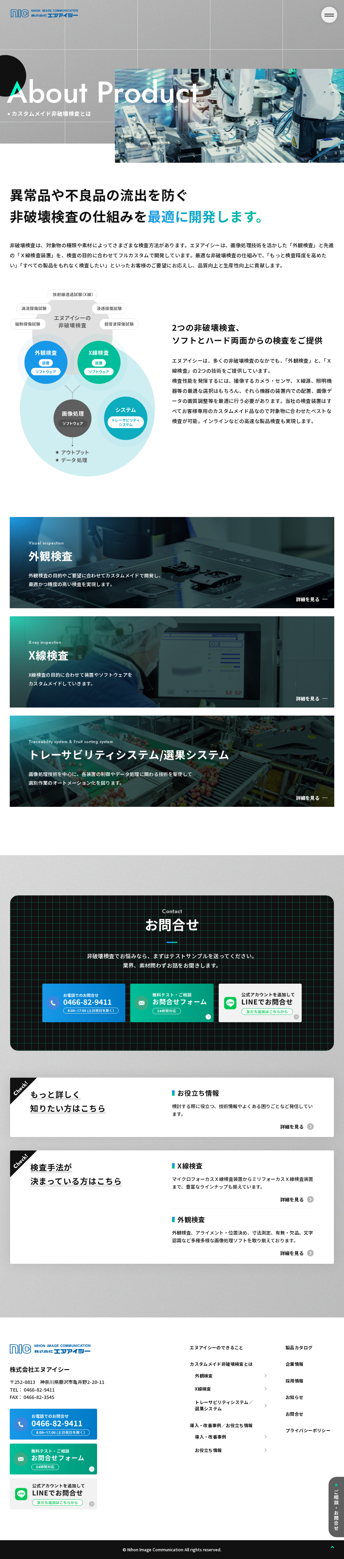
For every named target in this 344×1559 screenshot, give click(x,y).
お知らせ (295, 1397)
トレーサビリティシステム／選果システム (224, 1405)
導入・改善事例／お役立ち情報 (221, 1425)
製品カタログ (299, 1347)
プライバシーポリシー (308, 1430)
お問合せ (295, 1414)
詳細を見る (292, 1126)
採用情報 (295, 1381)
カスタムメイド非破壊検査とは (221, 1364)
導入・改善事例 (210, 1437)
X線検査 (203, 1389)
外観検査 (204, 1375)
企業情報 (295, 1364)
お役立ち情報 (208, 1450)
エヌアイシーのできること (217, 1347)
